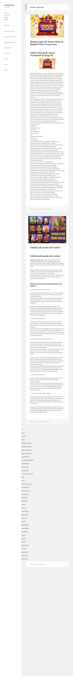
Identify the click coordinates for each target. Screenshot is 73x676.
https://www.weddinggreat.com (7, 666)
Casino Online (7, 15)
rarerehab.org (9, 5)
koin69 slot (24, 518)
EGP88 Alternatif (4, 571)
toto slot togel (3, 659)
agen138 (23, 504)
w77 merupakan (4, 608)
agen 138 (23, 436)
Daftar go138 (24, 552)
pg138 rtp (2, 615)
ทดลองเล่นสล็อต (25, 463)
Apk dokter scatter (25, 491)
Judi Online (6, 19)
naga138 (2, 629)
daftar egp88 (24, 514)
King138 (37, 99)
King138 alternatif (4, 581)
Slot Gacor (48, 421)
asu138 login (24, 531)
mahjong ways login (26, 453)
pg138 (22, 433)
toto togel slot (3, 663)
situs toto (23, 538)
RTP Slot (6, 70)
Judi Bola (6, 17)
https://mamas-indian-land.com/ (7, 649)
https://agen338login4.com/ (6, 632)
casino (23, 480)
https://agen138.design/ (5, 619)
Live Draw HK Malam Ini (27, 460)
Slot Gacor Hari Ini (8, 47)
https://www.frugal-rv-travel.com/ (8, 622)
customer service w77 (26, 484)
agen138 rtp (24, 501)
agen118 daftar (25, 528)
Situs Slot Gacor (48, 209)
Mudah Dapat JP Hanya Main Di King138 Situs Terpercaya (46, 43)
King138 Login (25, 467)
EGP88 (23, 439)
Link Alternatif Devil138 (6, 585)
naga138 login (24, 511)
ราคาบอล (2, 602)
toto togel (23, 548)
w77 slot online (25, 487)
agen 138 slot (24, 555)
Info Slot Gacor (7, 53)
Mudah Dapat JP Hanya (36, 73)
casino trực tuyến (4, 605)
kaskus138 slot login (26, 443)
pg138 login (24, 497)
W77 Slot (6, 64)
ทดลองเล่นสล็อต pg (4, 588)
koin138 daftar (3, 639)
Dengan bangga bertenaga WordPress (38, 564)
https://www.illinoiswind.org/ (7, 646)
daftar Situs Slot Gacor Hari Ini (10, 42)
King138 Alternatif (4, 591)
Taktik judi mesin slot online (45, 247)
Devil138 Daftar (25, 457)
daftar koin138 (25, 525)
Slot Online (6, 13)
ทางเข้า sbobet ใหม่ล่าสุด (27, 474)
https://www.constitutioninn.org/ (8, 653)
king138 (23, 535)
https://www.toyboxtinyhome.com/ (8, 636)
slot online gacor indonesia (9, 36)
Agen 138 (2, 642)
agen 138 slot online (5, 670)
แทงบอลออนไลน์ (3, 598)
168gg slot (2, 574)
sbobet (23, 477)
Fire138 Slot (6, 25)
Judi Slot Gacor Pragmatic (9, 31)
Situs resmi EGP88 (4, 578)
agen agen (41, 209)
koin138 (2, 656)
